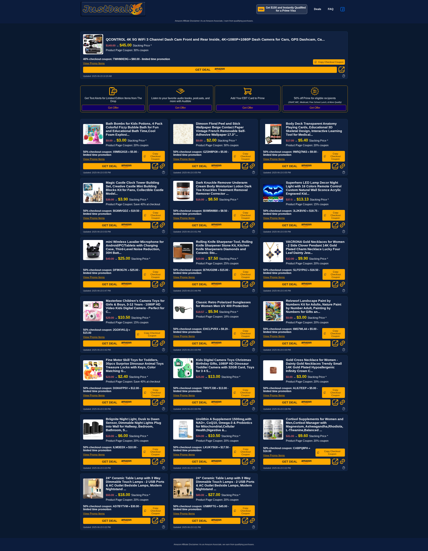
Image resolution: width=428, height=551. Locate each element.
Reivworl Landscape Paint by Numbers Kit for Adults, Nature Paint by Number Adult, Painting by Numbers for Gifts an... (313, 306)
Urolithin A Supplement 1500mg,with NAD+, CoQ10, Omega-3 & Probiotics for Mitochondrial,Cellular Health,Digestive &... (224, 424)
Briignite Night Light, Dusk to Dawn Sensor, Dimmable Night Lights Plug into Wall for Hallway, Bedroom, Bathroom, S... (133, 424)
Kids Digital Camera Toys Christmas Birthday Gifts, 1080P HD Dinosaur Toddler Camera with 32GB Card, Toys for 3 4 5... (225, 365)
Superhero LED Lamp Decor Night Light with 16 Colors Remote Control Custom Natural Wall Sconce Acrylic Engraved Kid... (313, 188)
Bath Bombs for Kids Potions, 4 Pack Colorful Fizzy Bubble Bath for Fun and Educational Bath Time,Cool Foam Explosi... (134, 129)
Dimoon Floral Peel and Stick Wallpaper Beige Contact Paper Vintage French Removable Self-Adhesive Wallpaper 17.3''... (220, 129)
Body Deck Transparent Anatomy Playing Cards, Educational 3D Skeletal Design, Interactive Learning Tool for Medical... (314, 129)
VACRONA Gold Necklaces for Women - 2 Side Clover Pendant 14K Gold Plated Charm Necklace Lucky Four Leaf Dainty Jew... (315, 247)
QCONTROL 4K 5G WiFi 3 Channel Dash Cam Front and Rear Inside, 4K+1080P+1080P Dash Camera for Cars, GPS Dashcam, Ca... (215, 39)
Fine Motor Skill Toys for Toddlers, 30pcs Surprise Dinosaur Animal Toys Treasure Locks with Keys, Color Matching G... (135, 365)
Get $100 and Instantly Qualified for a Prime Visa (286, 9)
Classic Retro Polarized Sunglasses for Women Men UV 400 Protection (223, 304)
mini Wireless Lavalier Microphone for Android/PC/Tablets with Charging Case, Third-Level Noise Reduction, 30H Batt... (135, 247)
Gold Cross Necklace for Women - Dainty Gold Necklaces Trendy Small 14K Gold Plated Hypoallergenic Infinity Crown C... (314, 365)
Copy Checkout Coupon (331, 62)
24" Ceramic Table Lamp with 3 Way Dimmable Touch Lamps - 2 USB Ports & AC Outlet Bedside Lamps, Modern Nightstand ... (135, 483)
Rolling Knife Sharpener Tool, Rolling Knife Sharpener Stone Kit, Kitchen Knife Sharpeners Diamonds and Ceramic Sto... (224, 247)
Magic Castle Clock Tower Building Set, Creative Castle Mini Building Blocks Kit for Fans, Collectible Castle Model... (135, 188)
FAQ (330, 9)
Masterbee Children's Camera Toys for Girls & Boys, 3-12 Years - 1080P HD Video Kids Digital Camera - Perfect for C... (135, 306)
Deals (317, 9)
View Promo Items (94, 63)
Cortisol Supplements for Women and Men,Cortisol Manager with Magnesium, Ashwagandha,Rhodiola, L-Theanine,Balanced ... (314, 424)
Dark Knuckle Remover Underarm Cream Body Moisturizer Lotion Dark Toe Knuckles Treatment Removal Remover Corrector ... (224, 188)
